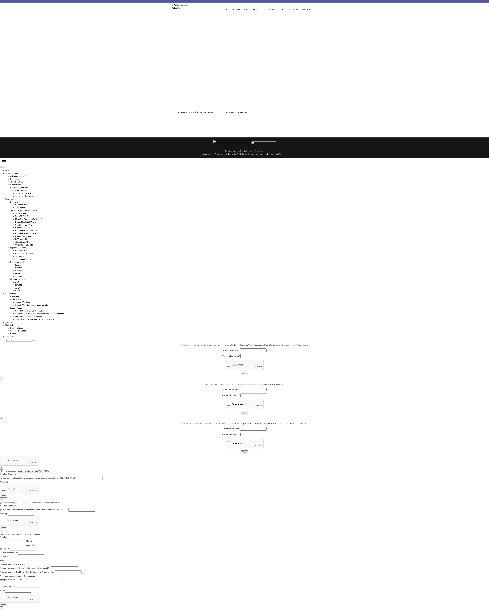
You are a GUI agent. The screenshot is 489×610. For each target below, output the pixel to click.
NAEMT (18, 285)
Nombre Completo (9, 474)
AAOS (18, 288)
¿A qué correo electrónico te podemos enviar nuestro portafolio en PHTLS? (34, 510)
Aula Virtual (20, 208)
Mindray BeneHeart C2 (24, 236)
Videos (13, 334)
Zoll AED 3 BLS (21, 216)
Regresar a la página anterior (195, 112)
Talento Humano (17, 182)
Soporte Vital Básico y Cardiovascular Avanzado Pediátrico (39, 314)
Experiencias (15, 179)
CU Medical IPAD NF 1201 (26, 230)
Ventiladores (20, 256)
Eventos (282, 10)
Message (4, 482)
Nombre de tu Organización (13, 564)
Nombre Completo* (231, 350)
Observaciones (7, 587)
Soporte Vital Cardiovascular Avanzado (31, 305)
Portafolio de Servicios (19, 187)
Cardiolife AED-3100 (23, 228)
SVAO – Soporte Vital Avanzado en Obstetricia (34, 319)
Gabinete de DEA (22, 242)
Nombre (4, 537)
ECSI (17, 291)
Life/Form (19, 273)
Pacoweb (282, 154)
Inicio (227, 10)
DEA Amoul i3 (21, 239)
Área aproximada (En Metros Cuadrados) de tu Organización (27, 572)
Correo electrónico (9, 553)
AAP (17, 282)
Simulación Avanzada (24, 196)
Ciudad (4, 556)
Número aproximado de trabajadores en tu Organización (25, 568)
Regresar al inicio (236, 112)
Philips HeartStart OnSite (25, 222)
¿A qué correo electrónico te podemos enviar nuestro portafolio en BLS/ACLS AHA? (38, 478)
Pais (2, 560)
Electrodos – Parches (24, 253)
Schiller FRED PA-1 (23, 225)
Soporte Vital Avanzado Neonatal (29, 311)
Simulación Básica (23, 193)
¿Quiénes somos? (18, 176)
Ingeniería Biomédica (19, 248)
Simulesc (19, 276)
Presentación (15, 185)
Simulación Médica (18, 262)
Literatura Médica (17, 279)
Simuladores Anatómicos (20, 259)
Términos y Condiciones (255, 151)
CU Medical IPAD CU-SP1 (26, 233)
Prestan (18, 268)
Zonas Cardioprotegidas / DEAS (23, 210)
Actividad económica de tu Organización (18, 576)
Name (2, 591)
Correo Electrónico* (231, 356)
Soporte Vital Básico (23, 302)
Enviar (3, 496)
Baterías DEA (21, 250)
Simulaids (19, 271)
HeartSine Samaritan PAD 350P (28, 219)
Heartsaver (14, 296)
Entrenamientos (21, 205)
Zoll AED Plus (21, 213)
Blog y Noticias (16, 328)
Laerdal (18, 265)
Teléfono (4, 549)
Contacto (306, 10)
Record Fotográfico (18, 331)
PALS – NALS (16, 308)
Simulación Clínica (18, 190)
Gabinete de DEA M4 (24, 245)
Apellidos (30, 545)
